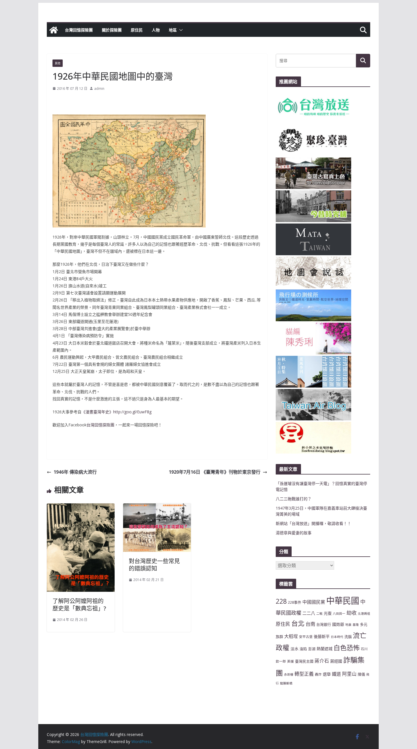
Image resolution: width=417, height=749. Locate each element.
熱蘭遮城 (324, 648)
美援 (290, 661)
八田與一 (339, 614)
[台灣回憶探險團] (53, 30)
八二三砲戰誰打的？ (293, 498)
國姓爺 (338, 624)
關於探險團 (112, 30)
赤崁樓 (288, 674)
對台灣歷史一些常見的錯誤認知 (154, 564)
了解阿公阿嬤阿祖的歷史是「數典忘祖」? (79, 604)
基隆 (356, 625)
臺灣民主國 (304, 661)
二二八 (308, 613)
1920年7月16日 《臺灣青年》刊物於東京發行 (214, 472)
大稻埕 (291, 636)
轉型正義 (304, 674)
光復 (328, 613)
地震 (348, 625)
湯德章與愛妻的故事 (293, 532)
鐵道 (336, 674)
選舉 (327, 674)
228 (281, 601)
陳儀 (361, 674)
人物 (156, 30)
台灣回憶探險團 (79, 30)
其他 (57, 63)
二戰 (319, 614)
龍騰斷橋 (286, 683)
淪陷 (303, 648)
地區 (173, 30)
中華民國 (342, 600)
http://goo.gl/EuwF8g (132, 411)
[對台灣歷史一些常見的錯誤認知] (157, 507)
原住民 (137, 30)
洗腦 (348, 636)
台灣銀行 (323, 624)
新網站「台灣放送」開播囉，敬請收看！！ (313, 523)
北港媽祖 (364, 614)
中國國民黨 (313, 602)
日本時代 (337, 637)
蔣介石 (322, 660)
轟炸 (318, 674)
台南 (310, 623)
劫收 (351, 612)
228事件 (294, 602)
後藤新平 (322, 636)
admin (99, 88)
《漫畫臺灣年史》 (97, 411)
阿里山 (349, 674)
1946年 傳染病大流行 (75, 472)
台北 (297, 623)
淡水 (294, 648)
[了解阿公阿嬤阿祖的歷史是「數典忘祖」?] (81, 507)
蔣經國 (336, 661)
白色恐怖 (347, 647)
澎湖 (311, 648)
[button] (180, 30)
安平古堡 (306, 636)
